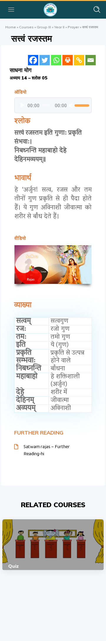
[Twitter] (44, 60)
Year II (59, 27)
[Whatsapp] (56, 60)
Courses (26, 27)
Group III (44, 27)
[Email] (90, 60)
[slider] (81, 105)
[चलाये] (22, 105)
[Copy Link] (79, 60)
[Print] (67, 60)
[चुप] (71, 105)
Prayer (73, 27)
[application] (53, 105)
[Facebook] (33, 60)
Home (10, 27)
